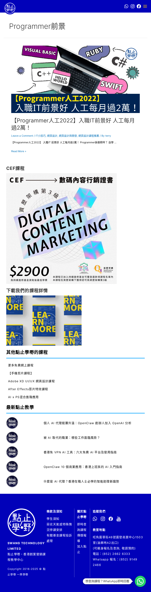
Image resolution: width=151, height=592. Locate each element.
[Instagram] (132, 6)
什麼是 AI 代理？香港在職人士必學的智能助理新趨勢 (81, 481)
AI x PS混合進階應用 (23, 397)
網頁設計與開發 (68, 135)
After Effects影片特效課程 (28, 389)
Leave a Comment (22, 135)
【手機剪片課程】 (21, 373)
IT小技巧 (41, 135)
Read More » (18, 151)
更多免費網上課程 (21, 365)
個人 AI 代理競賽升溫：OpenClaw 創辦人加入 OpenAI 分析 (87, 423)
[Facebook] (139, 6)
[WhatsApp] (126, 6)
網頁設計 (52, 135)
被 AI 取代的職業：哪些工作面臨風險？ (72, 437)
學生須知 (53, 519)
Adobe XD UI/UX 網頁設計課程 (31, 381)
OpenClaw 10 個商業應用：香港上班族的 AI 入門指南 (83, 467)
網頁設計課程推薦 (88, 135)
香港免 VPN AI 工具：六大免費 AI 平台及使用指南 (80, 452)
